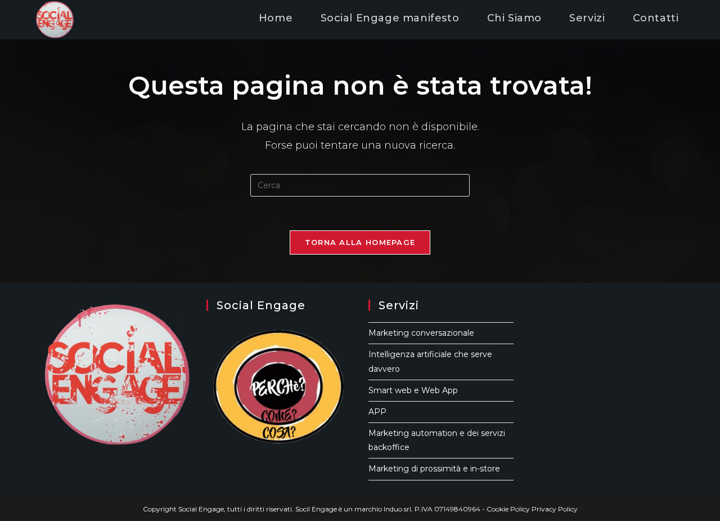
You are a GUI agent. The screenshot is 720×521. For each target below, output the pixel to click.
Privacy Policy (555, 509)
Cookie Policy (508, 509)
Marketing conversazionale (421, 333)
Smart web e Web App (413, 390)
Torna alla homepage (360, 242)
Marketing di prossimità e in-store (434, 469)
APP (377, 412)
